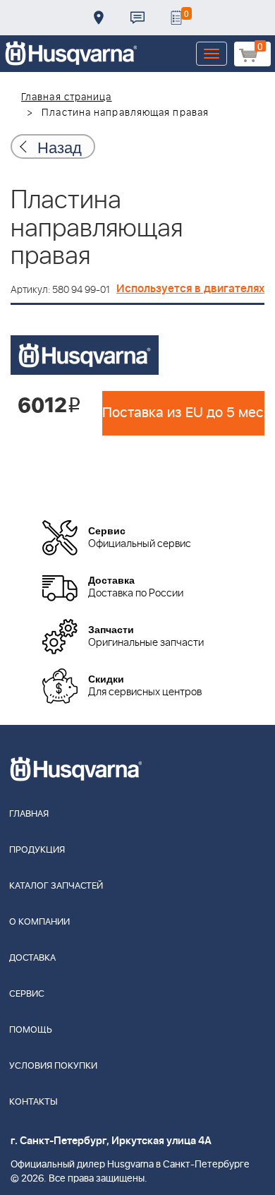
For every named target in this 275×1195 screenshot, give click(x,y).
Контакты (137, 18)
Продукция (37, 850)
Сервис (26, 994)
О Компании (39, 922)
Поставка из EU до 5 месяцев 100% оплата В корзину (183, 413)
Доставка (99, 18)
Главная (29, 814)
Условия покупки (53, 1066)
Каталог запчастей (56, 886)
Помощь (30, 1030)
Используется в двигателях (190, 288)
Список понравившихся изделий (176, 18)
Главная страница (66, 97)
